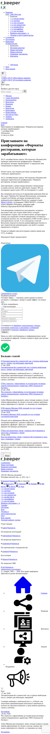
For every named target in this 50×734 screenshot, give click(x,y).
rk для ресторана (17, 19)
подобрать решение (22, 78)
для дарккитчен (8, 495)
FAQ (3, 516)
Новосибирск (11, 112)
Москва (9, 96)
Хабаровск (10, 119)
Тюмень (9, 117)
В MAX (12, 487)
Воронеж (9, 104)
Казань (8, 106)
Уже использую (9, 307)
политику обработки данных (22, 330)
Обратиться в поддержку (11, 569)
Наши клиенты (16, 52)
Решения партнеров (9, 467)
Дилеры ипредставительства (8, 513)
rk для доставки (16, 31)
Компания (10, 42)
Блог (7, 67)
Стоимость (10, 37)
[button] (27, 611)
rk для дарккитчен (17, 25)
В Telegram (21, 484)
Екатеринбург (11, 100)
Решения (9, 12)
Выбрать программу (19, 33)
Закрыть (5, 332)
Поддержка (10, 39)
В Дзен (21, 487)
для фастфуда (7, 497)
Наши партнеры (16, 50)
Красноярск (10, 110)
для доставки (7, 501)
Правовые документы (19, 54)
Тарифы (4, 505)
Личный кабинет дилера (10, 520)
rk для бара (15, 21)
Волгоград (10, 102)
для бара (5, 491)
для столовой (7, 493)
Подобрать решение (9, 321)
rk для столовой (17, 23)
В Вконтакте (8, 484)
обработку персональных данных (27, 326)
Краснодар (10, 108)
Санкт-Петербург (12, 98)
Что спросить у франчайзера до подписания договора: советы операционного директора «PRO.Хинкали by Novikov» (22, 394)
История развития (17, 48)
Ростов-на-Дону (12, 115)
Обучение (14, 65)
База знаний (10, 69)
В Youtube (32, 484)
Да (3, 82)
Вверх (7, 456)
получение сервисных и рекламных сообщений (20, 328)
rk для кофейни (16, 29)
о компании (5, 463)
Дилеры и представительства (21, 35)
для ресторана (8, 489)
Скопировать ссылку (9, 294)
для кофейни (7, 499)
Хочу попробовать (10, 304)
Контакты (14, 56)
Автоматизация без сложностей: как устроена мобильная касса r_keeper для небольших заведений (23, 368)
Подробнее (5, 712)
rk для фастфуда (17, 27)
